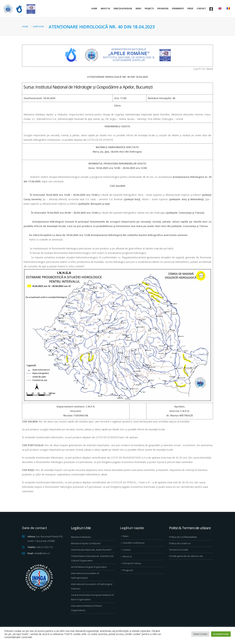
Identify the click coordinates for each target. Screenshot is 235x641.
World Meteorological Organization (89, 566)
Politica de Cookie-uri (180, 543)
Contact (201, 8)
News (138, 8)
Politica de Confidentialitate (183, 537)
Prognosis (162, 8)
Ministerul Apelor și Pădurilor (86, 543)
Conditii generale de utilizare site (186, 556)
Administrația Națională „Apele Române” (91, 549)
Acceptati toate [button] (221, 633)
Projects (149, 8)
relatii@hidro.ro (42, 553)
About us (105, 8)
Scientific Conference (134, 542)
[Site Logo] (19, 8)
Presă (190, 8)
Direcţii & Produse (123, 8)
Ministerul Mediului (81, 537)
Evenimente (178, 8)
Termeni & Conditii (178, 549)
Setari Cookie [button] (200, 633)
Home (94, 8)
